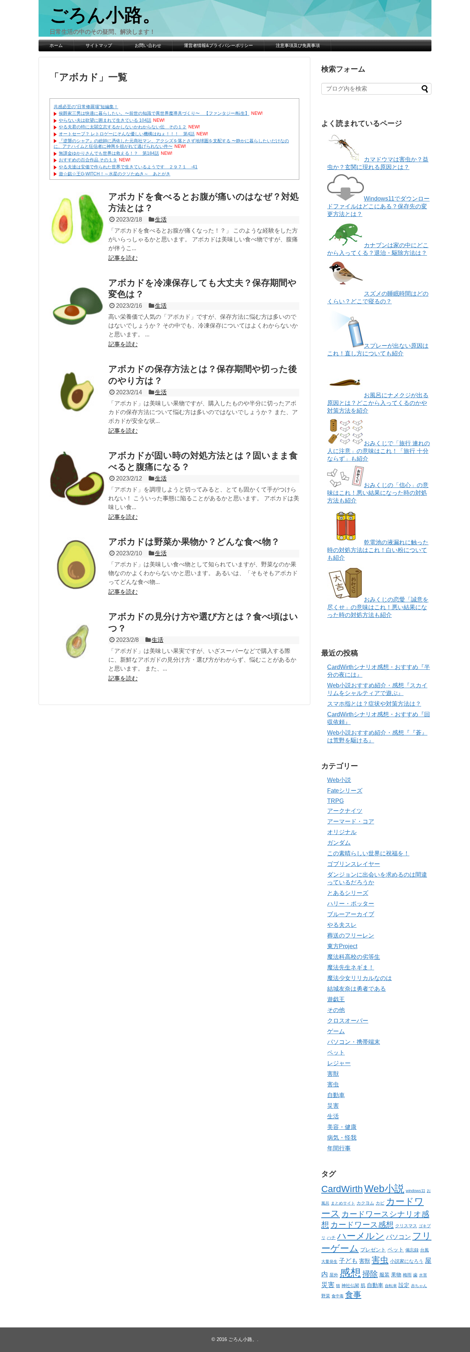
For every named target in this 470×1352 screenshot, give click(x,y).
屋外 (333, 1275)
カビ (380, 1203)
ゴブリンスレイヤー (353, 864)
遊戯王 (336, 999)
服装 (384, 1275)
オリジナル (342, 832)
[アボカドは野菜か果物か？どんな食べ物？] (77, 564)
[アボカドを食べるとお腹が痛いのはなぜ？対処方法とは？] (77, 219)
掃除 (370, 1273)
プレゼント (373, 1250)
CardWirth (342, 1189)
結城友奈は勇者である (356, 989)
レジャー (339, 1063)
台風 (424, 1250)
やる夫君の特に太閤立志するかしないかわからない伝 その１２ (123, 126)
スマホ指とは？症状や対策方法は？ (374, 704)
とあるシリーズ (347, 893)
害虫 (333, 1084)
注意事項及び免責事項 (298, 45)
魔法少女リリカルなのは (359, 978)
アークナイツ (344, 811)
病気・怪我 (342, 1137)
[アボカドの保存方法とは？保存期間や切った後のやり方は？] (77, 391)
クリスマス (406, 1226)
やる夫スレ (342, 925)
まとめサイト (343, 1203)
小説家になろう (406, 1261)
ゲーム (336, 1031)
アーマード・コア (350, 821)
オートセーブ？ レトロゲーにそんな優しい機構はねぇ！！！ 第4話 (127, 133)
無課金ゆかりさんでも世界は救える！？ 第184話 (109, 153)
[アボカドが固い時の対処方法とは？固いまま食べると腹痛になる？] (77, 478)
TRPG (335, 801)
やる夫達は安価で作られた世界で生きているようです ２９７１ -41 (128, 166)
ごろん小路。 (105, 15)
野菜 (325, 1295)
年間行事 (339, 1148)
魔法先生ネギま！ (350, 967)
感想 (350, 1273)
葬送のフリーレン (350, 935)
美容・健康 (342, 1127)
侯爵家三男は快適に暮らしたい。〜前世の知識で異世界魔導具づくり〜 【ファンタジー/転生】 (154, 113)
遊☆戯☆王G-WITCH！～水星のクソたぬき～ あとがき (114, 173)
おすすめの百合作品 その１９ (88, 159)
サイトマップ (99, 45)
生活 (161, 219)
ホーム (56, 45)
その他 (336, 1010)
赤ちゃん (419, 1285)
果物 (396, 1275)
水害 (423, 1275)
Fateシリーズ (344, 791)
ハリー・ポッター (350, 903)
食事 (353, 1294)
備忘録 (412, 1250)
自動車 (336, 1095)
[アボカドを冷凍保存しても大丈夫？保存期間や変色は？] (77, 305)
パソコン (398, 1236)
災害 (333, 1106)
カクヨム (365, 1203)
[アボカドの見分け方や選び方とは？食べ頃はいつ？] (77, 639)
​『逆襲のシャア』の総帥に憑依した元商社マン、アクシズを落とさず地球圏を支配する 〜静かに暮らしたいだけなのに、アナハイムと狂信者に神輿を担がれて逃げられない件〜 (171, 143)
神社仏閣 (350, 1285)
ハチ (331, 1237)
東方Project (342, 946)
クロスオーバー (347, 1020)
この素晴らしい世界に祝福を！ (368, 853)
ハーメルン (360, 1236)
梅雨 (407, 1274)
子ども (348, 1260)
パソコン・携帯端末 (353, 1042)
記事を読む (123, 258)
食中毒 (338, 1296)
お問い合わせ (148, 45)
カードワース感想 (362, 1224)
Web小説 (339, 780)
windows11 (415, 1190)
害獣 (333, 1074)
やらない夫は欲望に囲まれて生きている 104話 (105, 120)
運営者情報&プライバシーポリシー (218, 45)
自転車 (391, 1285)
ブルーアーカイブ (350, 914)
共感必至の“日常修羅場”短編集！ (86, 106)
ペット (336, 1052)
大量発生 (329, 1261)
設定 (403, 1285)
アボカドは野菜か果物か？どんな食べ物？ (194, 542)
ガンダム (339, 843)
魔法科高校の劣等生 (353, 957)
